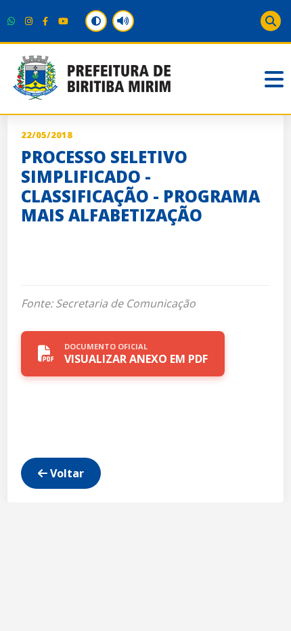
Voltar (65, 473)
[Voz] (123, 21)
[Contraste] (96, 21)
